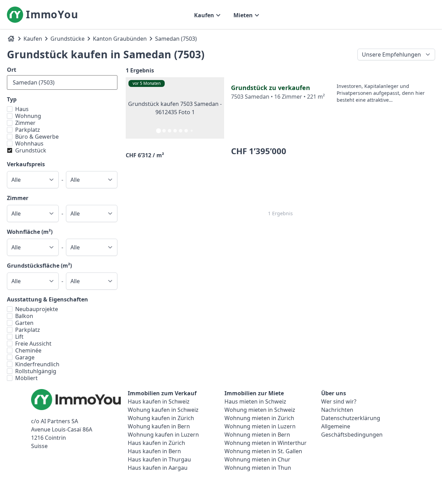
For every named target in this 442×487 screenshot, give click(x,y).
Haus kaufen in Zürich (156, 443)
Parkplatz (27, 129)
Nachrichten (337, 410)
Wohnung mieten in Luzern (260, 426)
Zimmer (25, 123)
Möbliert (26, 378)
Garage (25, 357)
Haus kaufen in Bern (154, 451)
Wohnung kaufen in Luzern (163, 434)
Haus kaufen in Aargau (158, 467)
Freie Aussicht (33, 343)
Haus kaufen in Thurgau (159, 459)
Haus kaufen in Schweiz (159, 401)
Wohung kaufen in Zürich (161, 418)
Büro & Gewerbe (37, 136)
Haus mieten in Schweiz (255, 401)
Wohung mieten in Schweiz (259, 410)
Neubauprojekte (36, 309)
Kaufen (32, 38)
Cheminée (28, 350)
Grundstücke (67, 38)
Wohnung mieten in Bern (257, 434)
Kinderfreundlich (37, 364)
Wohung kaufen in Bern (159, 426)
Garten (24, 323)
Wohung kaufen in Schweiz (163, 410)
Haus (22, 109)
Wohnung (28, 116)
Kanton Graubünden (120, 38)
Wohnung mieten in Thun (257, 467)
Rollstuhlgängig (35, 371)
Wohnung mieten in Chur (257, 459)
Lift (19, 336)
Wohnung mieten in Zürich (259, 418)
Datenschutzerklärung (350, 418)
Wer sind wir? (338, 401)
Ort (11, 69)
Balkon (24, 316)
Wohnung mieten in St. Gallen (263, 451)
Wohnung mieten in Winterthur (265, 443)
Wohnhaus (29, 143)
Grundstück (30, 150)
